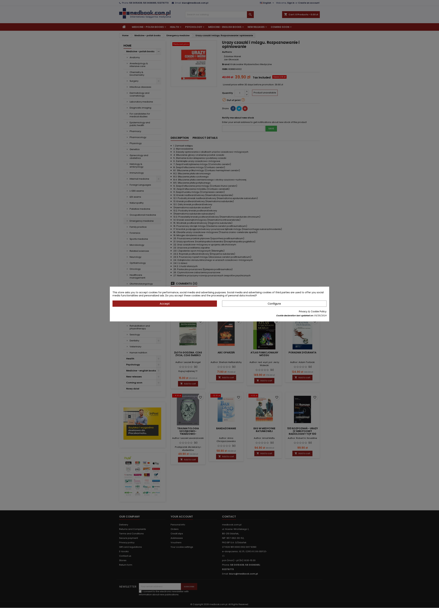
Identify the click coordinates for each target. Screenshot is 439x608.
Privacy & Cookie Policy (313, 311)
